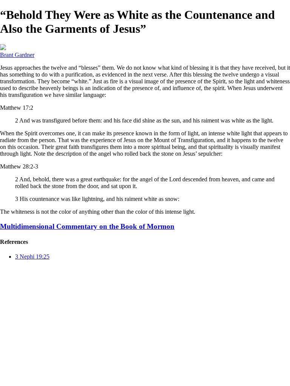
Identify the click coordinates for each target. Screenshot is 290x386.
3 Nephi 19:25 (32, 256)
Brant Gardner (17, 55)
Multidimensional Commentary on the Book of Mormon (87, 226)
